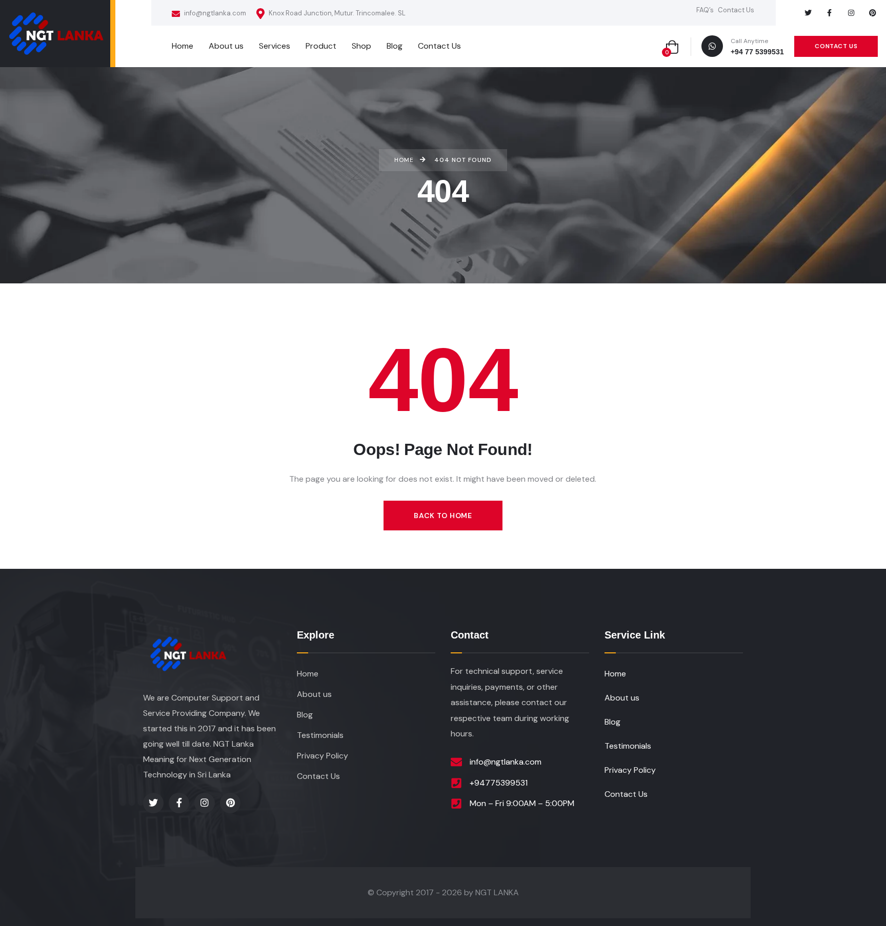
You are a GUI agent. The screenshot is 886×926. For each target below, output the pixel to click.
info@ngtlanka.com (214, 13)
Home (307, 673)
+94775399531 (499, 782)
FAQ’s (705, 10)
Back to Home (443, 515)
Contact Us (736, 10)
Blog (305, 714)
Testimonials (320, 735)
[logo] (55, 34)
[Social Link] (808, 13)
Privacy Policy (322, 755)
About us (314, 694)
